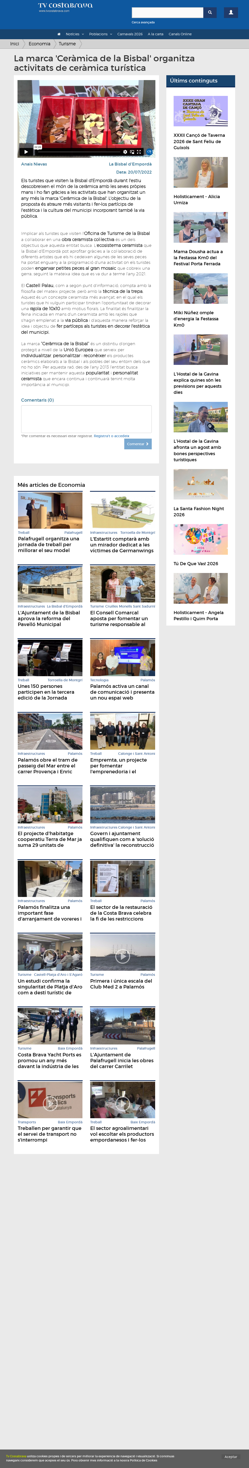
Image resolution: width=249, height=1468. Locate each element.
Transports (27, 1122)
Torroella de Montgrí (137, 533)
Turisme (67, 43)
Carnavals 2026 (129, 34)
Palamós (148, 680)
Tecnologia (99, 680)
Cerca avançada (143, 22)
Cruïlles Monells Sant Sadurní (130, 606)
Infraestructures (103, 533)
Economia (39, 43)
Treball (23, 533)
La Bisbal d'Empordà (130, 164)
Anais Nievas (34, 164)
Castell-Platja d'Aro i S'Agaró (58, 975)
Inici (14, 43)
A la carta (155, 34)
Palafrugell (73, 533)
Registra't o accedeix (111, 436)
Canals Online (180, 34)
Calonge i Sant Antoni (136, 754)
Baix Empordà (70, 1048)
